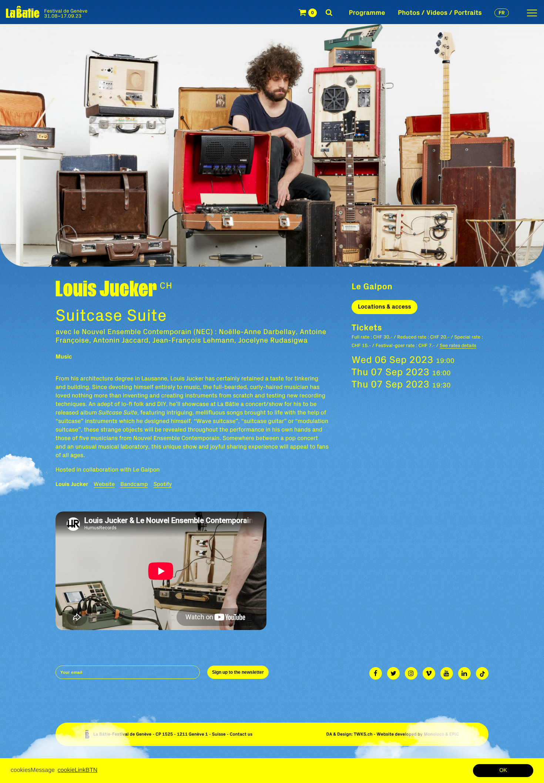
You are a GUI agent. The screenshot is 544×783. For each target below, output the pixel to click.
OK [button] (503, 770)
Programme (367, 12)
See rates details (458, 345)
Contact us (241, 734)
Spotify (163, 484)
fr (501, 13)
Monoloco (434, 734)
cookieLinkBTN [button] (78, 770)
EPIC (454, 734)
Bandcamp (134, 484)
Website (104, 484)
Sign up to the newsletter (238, 672)
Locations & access (384, 306)
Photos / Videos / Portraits (440, 12)
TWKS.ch (363, 734)
